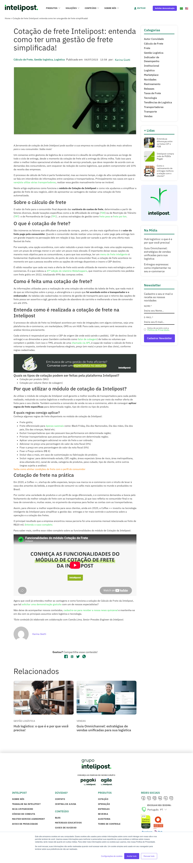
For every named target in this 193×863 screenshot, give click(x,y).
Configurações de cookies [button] (111, 856)
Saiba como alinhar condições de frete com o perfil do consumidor (49, 469)
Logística (59, 59)
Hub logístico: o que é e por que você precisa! (41, 728)
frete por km (120, 216)
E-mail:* (148, 317)
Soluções (71, 8)
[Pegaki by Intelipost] (88, 782)
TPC (54, 216)
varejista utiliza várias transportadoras (35, 182)
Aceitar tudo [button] (132, 856)
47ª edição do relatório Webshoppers (67, 270)
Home (8, 18)
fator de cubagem (87, 339)
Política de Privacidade (158, 330)
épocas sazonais (55, 425)
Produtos (51, 8)
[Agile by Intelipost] (106, 782)
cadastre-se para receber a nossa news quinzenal (91, 610)
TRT (16, 216)
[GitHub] (171, 798)
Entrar (141, 8)
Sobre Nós (110, 8)
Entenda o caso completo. (39, 524)
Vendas (81, 720)
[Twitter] (149, 798)
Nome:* (148, 306)
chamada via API (81, 342)
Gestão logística (43, 59)
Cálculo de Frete (23, 59)
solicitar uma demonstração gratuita (42, 604)
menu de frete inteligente (114, 254)
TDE (103, 212)
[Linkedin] (160, 798)
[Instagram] (154, 798)
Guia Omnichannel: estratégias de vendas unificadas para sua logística (104, 728)
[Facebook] (143, 798)
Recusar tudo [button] (149, 856)
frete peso (105, 216)
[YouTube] (165, 798)
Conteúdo (90, 8)
